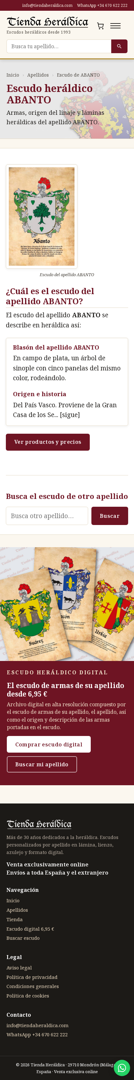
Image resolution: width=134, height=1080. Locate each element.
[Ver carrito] (100, 26)
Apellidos (38, 75)
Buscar (110, 515)
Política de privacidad (32, 977)
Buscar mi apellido (42, 764)
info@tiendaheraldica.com (47, 5)
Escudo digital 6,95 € (30, 928)
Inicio (13, 75)
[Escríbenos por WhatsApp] (122, 1068)
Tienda (15, 919)
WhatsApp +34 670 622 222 (102, 5)
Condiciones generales (33, 986)
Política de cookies (28, 995)
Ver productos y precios (47, 441)
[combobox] (59, 46)
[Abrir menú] (115, 25)
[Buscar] (119, 46)
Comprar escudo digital (48, 744)
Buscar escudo (23, 938)
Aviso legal (19, 967)
